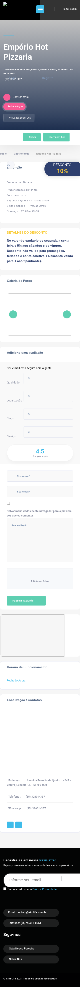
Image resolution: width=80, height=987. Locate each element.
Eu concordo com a (32, 889)
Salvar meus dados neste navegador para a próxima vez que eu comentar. (39, 513)
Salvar (32, 137)
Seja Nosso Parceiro (21, 948)
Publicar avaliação (23, 600)
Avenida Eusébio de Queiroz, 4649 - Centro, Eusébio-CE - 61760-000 (38, 71)
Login (12, 78)
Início (3, 153)
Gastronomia (21, 153)
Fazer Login (70, 9)
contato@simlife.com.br (32, 912)
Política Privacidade (44, 889)
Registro (47, 78)
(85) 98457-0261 (31, 923)
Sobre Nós (15, 959)
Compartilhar (57, 137)
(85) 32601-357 (35, 796)
